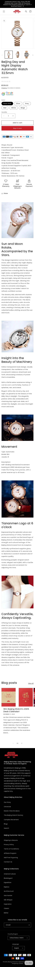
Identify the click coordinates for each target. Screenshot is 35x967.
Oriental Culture (10, 874)
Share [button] (6, 193)
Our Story (7, 802)
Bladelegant (8, 878)
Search (6, 828)
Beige (23, 108)
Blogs (6, 824)
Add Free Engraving (11, 858)
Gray (27, 103)
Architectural (9, 891)
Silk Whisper (8, 900)
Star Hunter (8, 895)
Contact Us (8, 862)
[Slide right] (33, 55)
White (13, 108)
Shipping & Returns (11, 840)
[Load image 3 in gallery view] (26, 54)
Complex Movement (11, 820)
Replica (6, 887)
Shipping (4, 88)
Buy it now (17, 128)
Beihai (6, 913)
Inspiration (8, 904)
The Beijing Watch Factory (13, 815)
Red (5, 108)
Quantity (4, 112)
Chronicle (7, 807)
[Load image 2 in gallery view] (17, 54)
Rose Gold (7, 103)
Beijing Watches (13, 962)
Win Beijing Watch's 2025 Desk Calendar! (16, 710)
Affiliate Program (10, 853)
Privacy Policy (9, 845)
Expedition (7, 882)
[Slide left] (2, 55)
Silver (18, 103)
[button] (4, 11)
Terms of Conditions (11, 849)
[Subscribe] (29, 925)
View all (31, 683)
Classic (6, 908)
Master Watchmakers (12, 811)
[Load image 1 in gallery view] (9, 54)
